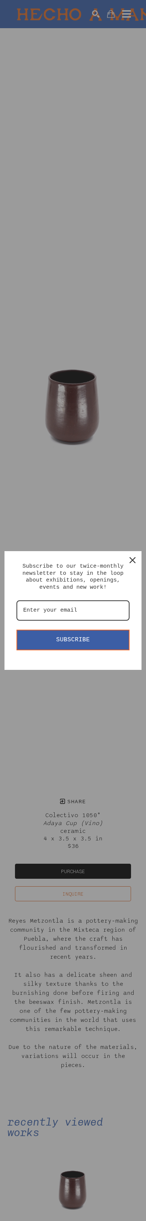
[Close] (133, 560)
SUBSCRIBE (73, 639)
